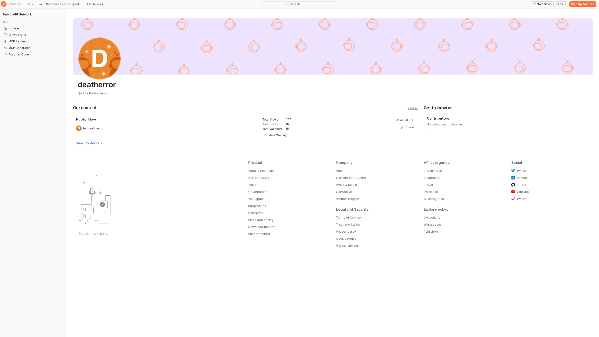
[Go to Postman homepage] (4, 4)
